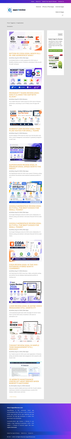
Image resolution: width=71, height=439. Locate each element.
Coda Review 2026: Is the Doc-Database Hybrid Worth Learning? (23, 267)
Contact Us (61, 1)
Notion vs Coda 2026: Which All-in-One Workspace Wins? (25, 54)
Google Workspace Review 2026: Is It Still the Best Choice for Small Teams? (25, 208)
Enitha (12, 58)
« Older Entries (12, 397)
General (38, 7)
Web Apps (25, 58)
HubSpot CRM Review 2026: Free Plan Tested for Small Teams (24, 130)
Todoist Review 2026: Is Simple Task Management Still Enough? (24, 347)
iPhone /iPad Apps (48, 7)
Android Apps (59, 7)
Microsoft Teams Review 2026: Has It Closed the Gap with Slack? (24, 95)
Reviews (25, 99)
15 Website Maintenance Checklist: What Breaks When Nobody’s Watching (24, 381)
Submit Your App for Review (49, 1)
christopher (14, 386)
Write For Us (24, 433)
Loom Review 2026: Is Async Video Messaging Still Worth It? (25, 307)
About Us (38, 1)
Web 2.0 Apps (60, 12)
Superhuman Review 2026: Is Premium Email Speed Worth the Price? (25, 167)
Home (32, 1)
